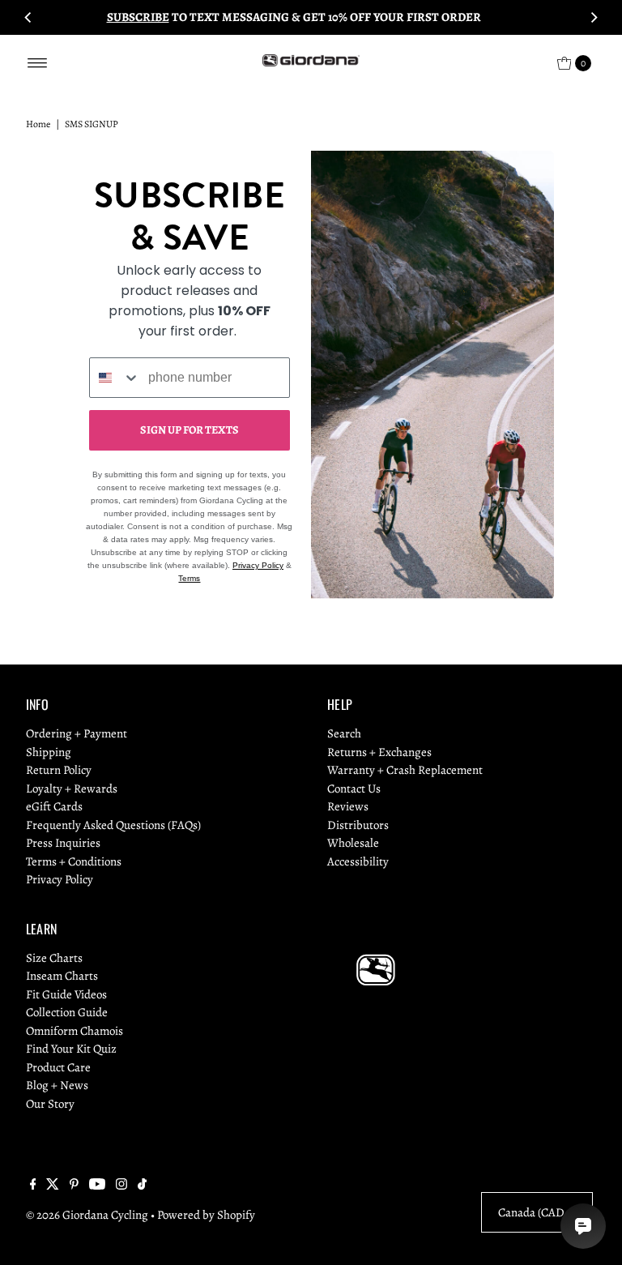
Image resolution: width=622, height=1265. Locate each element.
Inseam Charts (62, 976)
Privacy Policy (257, 565)
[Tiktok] (142, 1185)
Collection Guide (67, 1012)
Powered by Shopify (206, 1215)
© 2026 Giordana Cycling (87, 1215)
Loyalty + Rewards (71, 788)
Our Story (50, 1104)
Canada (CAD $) (537, 1212)
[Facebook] (33, 1185)
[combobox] (115, 377)
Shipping (48, 752)
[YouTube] (97, 1185)
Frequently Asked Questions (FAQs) (113, 825)
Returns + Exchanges (379, 752)
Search (344, 733)
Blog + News (57, 1085)
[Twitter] (52, 1185)
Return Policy (59, 770)
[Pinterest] (74, 1185)
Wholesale (353, 843)
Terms (189, 578)
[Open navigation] (37, 63)
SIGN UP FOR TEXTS (189, 430)
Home (38, 124)
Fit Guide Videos (66, 994)
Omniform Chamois (74, 1031)
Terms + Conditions (73, 861)
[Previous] (28, 17)
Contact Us (354, 788)
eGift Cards (54, 806)
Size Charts (54, 958)
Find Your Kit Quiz (71, 1049)
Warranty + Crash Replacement (405, 770)
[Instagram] (121, 1185)
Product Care (58, 1067)
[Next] (593, 17)
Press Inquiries (63, 843)
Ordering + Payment (76, 733)
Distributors (358, 825)
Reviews (348, 806)
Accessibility (358, 861)
